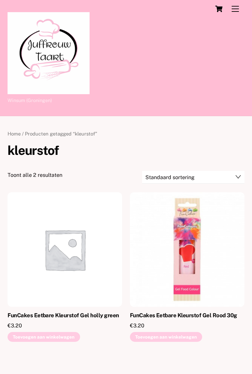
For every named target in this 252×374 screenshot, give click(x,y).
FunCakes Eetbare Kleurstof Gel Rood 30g (183, 315)
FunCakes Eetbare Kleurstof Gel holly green (63, 315)
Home (14, 133)
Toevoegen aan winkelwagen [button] (43, 337)
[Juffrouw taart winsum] (49, 91)
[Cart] (218, 8)
